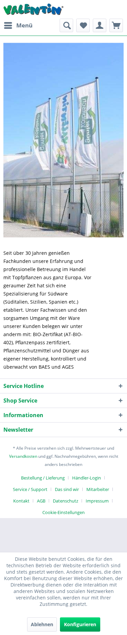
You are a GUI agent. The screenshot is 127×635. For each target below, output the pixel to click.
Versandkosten (23, 456)
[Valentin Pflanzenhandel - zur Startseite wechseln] (33, 9)
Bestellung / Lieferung (43, 478)
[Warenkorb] (116, 25)
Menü (24, 25)
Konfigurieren (80, 624)
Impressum (97, 501)
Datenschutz (65, 501)
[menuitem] (18, 25)
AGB (41, 501)
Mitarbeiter (97, 489)
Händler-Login (86, 478)
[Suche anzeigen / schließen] (66, 25)
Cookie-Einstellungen (63, 512)
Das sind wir (67, 489)
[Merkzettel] (83, 25)
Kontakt (21, 501)
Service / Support (30, 489)
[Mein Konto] (99, 25)
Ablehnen (42, 624)
